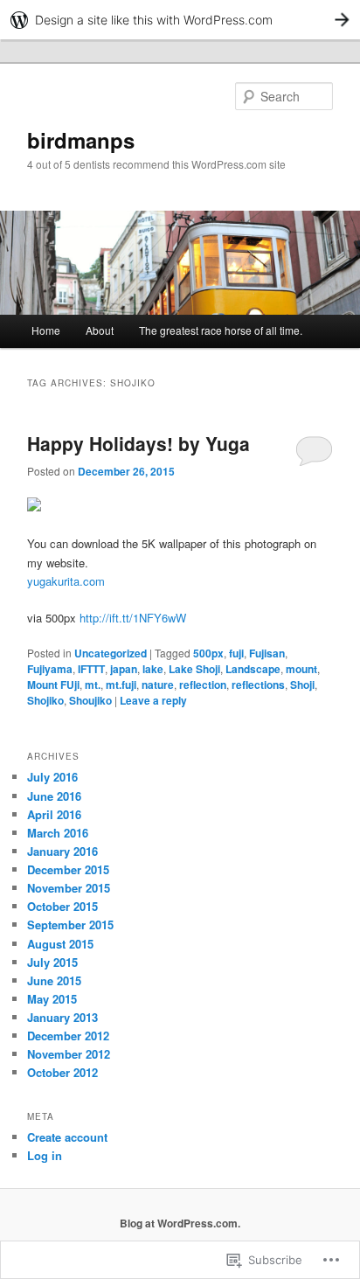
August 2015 (60, 943)
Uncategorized (110, 653)
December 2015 (68, 869)
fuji (236, 653)
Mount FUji (53, 684)
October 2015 (62, 906)
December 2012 (68, 1035)
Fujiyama (50, 669)
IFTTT (91, 669)
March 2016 (57, 832)
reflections (258, 684)
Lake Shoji (194, 669)
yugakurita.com (66, 581)
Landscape (252, 669)
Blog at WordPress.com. (180, 1223)
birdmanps (81, 140)
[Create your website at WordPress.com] (180, 19)
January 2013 (62, 1017)
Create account (67, 1137)
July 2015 (52, 962)
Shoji (302, 684)
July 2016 (52, 776)
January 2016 (62, 851)
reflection (202, 684)
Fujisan (267, 653)
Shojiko (45, 700)
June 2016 (54, 796)
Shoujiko (90, 700)
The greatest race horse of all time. (220, 330)
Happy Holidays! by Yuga (138, 443)
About (100, 330)
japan (123, 669)
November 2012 (68, 1054)
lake (152, 669)
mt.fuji (121, 684)
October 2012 (62, 1072)
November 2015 (68, 887)
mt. (92, 684)
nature (158, 684)
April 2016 (54, 814)
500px (208, 653)
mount (301, 669)
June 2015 (54, 980)
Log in (44, 1155)
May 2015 (52, 999)
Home (45, 330)
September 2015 (70, 924)
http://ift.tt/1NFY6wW (133, 617)
